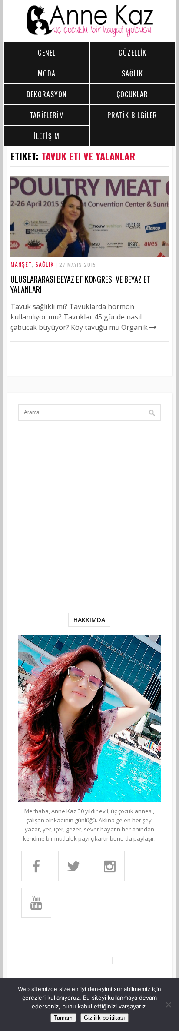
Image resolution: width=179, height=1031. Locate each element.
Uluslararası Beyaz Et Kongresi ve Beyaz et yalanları (80, 284)
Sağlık (44, 264)
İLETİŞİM (47, 136)
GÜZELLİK (132, 52)
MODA (47, 73)
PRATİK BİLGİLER (132, 115)
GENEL (47, 52)
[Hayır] (168, 1004)
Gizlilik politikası (104, 1017)
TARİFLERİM (47, 115)
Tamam (63, 1017)
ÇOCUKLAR (132, 94)
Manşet (21, 264)
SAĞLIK (132, 73)
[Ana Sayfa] (89, 35)
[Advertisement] (89, 519)
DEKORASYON (47, 94)
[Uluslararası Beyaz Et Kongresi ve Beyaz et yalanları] (89, 254)
